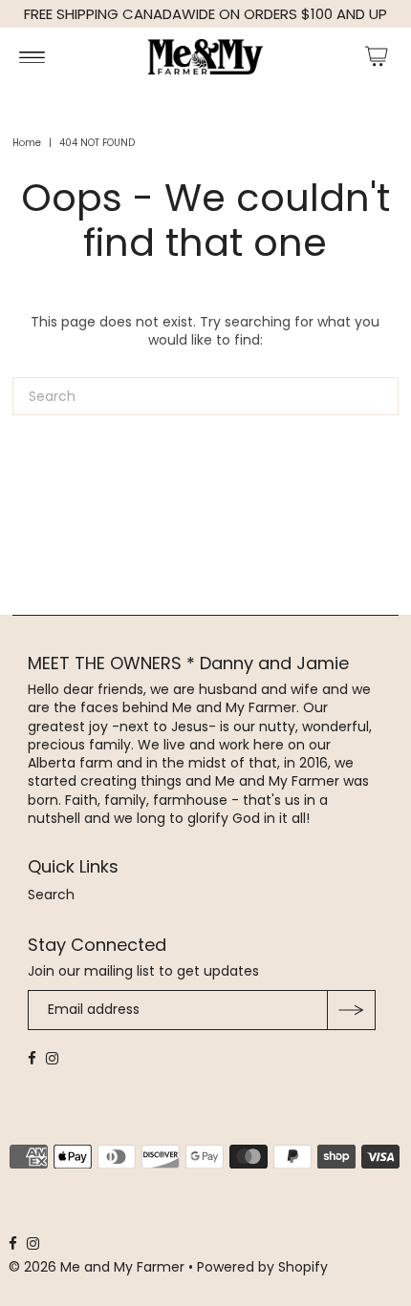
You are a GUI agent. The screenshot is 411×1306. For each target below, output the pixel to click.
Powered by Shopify (262, 1266)
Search (51, 894)
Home (26, 143)
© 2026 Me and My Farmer (98, 1266)
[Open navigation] (32, 56)
